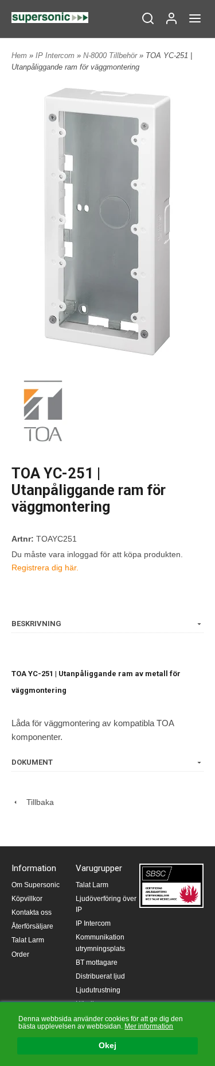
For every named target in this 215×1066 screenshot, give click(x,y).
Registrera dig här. (45, 567)
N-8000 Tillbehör (111, 55)
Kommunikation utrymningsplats (100, 942)
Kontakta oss (31, 912)
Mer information (148, 1026)
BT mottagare (97, 962)
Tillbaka (36, 802)
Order (20, 954)
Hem (19, 55)
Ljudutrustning (98, 990)
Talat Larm (27, 940)
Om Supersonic (35, 885)
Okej (107, 1045)
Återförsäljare (32, 926)
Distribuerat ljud (100, 976)
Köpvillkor (26, 899)
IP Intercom (56, 55)
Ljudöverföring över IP (106, 904)
